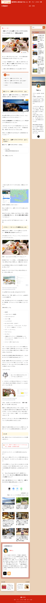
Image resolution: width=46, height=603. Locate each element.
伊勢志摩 (19, 495)
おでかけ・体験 (39, 1)
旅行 (30, 1)
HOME (24, 597)
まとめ (6, 85)
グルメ (33, 1)
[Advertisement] (23, 16)
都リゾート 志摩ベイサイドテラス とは (13, 78)
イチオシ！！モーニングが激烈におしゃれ (13, 82)
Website (9, 575)
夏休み (23, 495)
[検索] (44, 27)
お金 (30, 5)
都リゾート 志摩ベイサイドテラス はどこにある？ (15, 80)
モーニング (13, 495)
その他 (33, 5)
